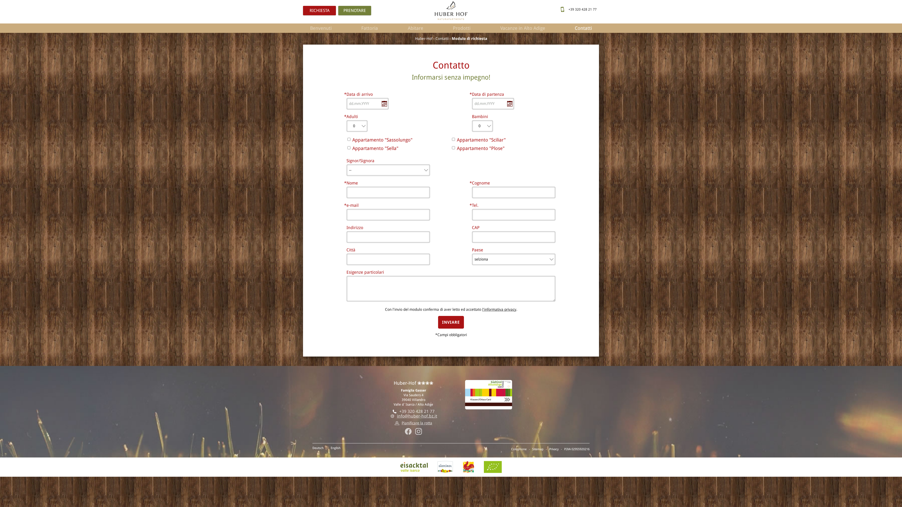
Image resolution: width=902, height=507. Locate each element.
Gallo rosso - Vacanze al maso (468, 467)
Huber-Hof (423, 38)
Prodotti (461, 28)
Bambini (480, 116)
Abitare (415, 28)
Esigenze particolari (365, 272)
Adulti (352, 116)
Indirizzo (354, 227)
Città (351, 249)
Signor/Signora (360, 160)
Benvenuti (321, 28)
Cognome (481, 183)
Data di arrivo (359, 94)
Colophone (519, 449)
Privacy (554, 449)
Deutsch (318, 448)
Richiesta (320, 10)
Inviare (451, 322)
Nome (352, 183)
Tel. (475, 205)
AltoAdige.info (445, 467)
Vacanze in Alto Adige (522, 28)
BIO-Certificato (493, 467)
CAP (475, 227)
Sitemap (538, 449)
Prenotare (354, 10)
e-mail (352, 205)
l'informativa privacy (499, 309)
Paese (477, 249)
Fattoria (369, 28)
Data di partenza (488, 94)
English (336, 448)
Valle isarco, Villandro (414, 467)
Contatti (583, 28)
